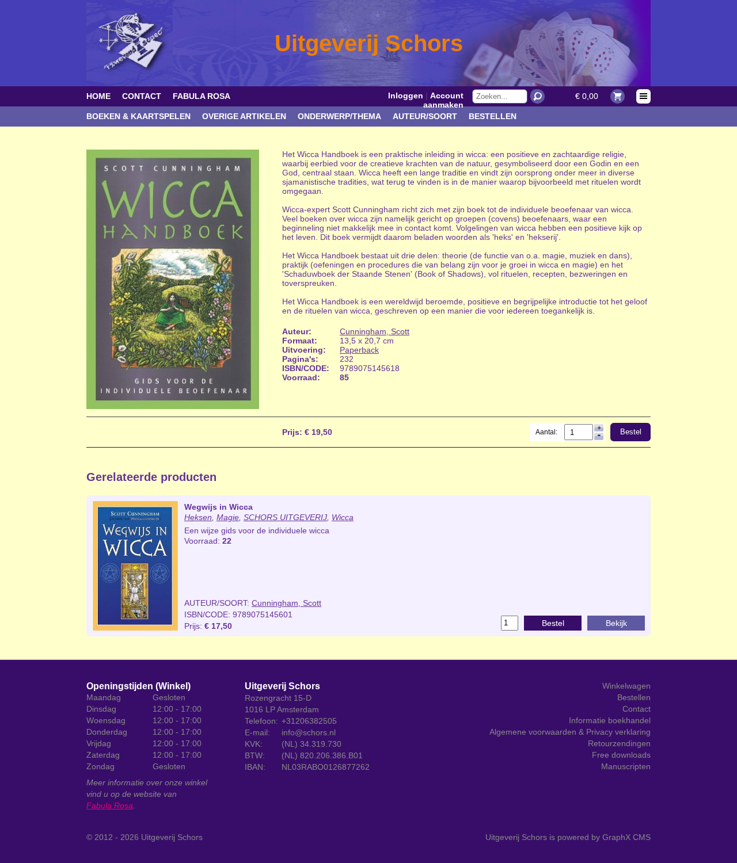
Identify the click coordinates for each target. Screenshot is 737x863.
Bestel (630, 431)
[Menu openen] (643, 96)
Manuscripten (626, 766)
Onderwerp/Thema (339, 116)
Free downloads (621, 754)
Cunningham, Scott (374, 331)
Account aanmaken (443, 100)
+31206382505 (309, 720)
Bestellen (492, 116)
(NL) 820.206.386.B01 (322, 755)
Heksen (198, 517)
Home (98, 96)
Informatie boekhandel (610, 720)
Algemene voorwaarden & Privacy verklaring (570, 731)
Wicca (343, 517)
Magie (227, 517)
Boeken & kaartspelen (138, 116)
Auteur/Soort (425, 116)
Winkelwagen (626, 685)
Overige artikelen (244, 116)
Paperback (359, 349)
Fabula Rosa (201, 96)
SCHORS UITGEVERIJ (285, 517)
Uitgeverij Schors (172, 837)
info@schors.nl (309, 732)
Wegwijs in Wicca (218, 506)
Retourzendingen (619, 743)
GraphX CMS (626, 837)
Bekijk (616, 623)
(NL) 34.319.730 (311, 744)
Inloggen (405, 95)
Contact (141, 96)
